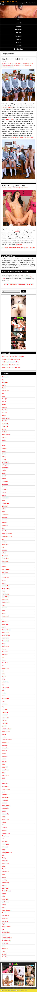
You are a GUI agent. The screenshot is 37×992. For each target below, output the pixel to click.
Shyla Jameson (6, 869)
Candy (3, 473)
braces (4, 451)
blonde (3, 445)
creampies (18, 42)
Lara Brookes (5, 687)
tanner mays (5, 899)
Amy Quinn (5, 399)
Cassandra (5, 484)
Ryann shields (5, 844)
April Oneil (4, 410)
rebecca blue (5, 819)
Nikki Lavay (5, 800)
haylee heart (5, 599)
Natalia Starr (5, 786)
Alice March (5, 377)
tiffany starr (5, 918)
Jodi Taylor (5, 651)
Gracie (3, 583)
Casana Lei (5, 481)
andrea (4, 404)
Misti (3, 778)
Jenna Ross (5, 624)
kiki (3, 665)
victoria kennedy (6, 940)
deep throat (5, 525)
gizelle (3, 580)
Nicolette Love (6, 794)
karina (3, 660)
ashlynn (4, 415)
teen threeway (5, 915)
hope (3, 605)
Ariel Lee (4, 412)
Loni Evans (5, 723)
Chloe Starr (5, 506)
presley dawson (6, 805)
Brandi (3, 454)
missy (3, 772)
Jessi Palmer (5, 638)
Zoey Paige (5, 957)
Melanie (4, 753)
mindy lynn (5, 767)
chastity (4, 495)
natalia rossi (5, 783)
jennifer (4, 627)
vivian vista (5, 943)
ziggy (3, 951)
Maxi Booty (5, 745)
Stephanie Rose (6, 891)
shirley (3, 866)
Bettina (4, 429)
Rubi (3, 838)
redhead (4, 822)
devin (3, 528)
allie (3, 379)
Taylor (3, 907)
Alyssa (4, 388)
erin (3, 547)
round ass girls (10, 65)
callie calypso (5, 467)
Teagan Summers (6, 910)
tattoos (4, 904)
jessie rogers (5, 646)
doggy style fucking (7, 533)
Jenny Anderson (6, 629)
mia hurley (4, 756)
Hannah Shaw (5, 596)
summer (4, 893)
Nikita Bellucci (6, 797)
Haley (3, 591)
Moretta (4, 781)
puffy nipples (5, 808)
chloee (3, 509)
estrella (4, 552)
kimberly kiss (5, 668)
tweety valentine (6, 926)
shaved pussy (18, 29)
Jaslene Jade (5, 616)
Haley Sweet (5, 594)
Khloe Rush (5, 662)
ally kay (4, 385)
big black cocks (6, 434)
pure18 (27, 63)
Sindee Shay (5, 871)
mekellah (4, 750)
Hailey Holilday (6, 588)
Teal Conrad (5, 913)
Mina (3, 764)
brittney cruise (5, 465)
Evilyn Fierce (5, 558)
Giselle (4, 574)
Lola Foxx (4, 720)
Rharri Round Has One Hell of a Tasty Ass (13, 356)
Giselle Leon (5, 577)
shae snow (5, 860)
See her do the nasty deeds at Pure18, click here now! (18, 247)
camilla (4, 470)
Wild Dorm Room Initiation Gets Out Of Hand (16, 60)
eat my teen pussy (12, 63)
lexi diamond (5, 698)
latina (3, 690)
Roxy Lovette (5, 836)
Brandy (4, 456)
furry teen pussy (6, 569)
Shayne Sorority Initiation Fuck (13, 185)
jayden (3, 618)
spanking (4, 880)
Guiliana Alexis (6, 585)
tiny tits (18, 33)
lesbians (4, 693)
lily (3, 706)
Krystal (4, 676)
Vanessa (4, 935)
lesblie (3, 695)
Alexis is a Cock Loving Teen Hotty (11, 367)
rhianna (4, 825)
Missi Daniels (5, 770)
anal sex (4, 401)
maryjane (4, 737)
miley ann (4, 761)
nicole (3, 792)
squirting (4, 885)
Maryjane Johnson (7, 739)
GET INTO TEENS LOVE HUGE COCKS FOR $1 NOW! (18, 284)
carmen (4, 478)
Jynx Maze (5, 654)
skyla (3, 874)
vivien (3, 946)
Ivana (3, 610)
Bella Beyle (5, 426)
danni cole (4, 522)
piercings (4, 803)
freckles (4, 563)
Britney (4, 459)
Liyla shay (4, 715)
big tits (4, 440)
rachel (3, 816)
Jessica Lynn (5, 640)
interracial (4, 607)
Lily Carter (4, 709)
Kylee (3, 679)
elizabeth (4, 541)
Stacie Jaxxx (5, 888)
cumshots (18, 23)
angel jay (4, 407)
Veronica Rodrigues (7, 937)
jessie (3, 643)
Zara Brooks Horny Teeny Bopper (10, 364)
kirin (3, 671)
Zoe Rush (4, 954)
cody (3, 511)
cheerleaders (5, 498)
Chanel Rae (5, 489)
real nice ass (9, 119)
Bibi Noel (4, 432)
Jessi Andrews (6, 635)
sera (3, 855)
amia (3, 396)
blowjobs (18, 26)
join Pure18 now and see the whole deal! (21, 137)
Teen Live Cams (18, 49)
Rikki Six (4, 827)
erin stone (4, 550)
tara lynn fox (5, 902)
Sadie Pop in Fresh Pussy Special (11, 359)
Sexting (4, 858)
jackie (3, 613)
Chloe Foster (5, 503)
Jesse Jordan (5, 632)
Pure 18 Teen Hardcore (8, 1)
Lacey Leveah (5, 682)
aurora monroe (6, 418)
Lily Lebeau (5, 712)
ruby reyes (5, 841)
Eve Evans (5, 555)
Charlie (4, 492)
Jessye (4, 649)
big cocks (18, 46)
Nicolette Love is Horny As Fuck (10, 362)
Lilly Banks (5, 704)
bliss (3, 443)
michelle (4, 759)
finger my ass (5, 561)
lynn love (4, 726)
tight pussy (18, 36)
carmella (4, 476)
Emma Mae (5, 544)
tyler (3, 929)
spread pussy (9, 67)
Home (18, 20)
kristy (3, 673)
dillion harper (5, 531)
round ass (4, 830)
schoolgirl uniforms (19, 65)
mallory (4, 734)
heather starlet (6, 602)
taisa (3, 896)
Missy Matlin (5, 775)
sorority (4, 67)
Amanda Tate (5, 390)
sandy (3, 849)
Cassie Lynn (5, 487)
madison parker (6, 731)
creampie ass (5, 514)
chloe (3, 500)
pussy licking (5, 814)
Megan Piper (5, 748)
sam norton (5, 847)
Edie (3, 539)
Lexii (3, 701)
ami (3, 393)
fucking (18, 39)
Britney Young (5, 462)
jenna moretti (5, 621)
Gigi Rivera (5, 572)
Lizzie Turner (5, 717)
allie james (5, 382)
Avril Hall (4, 421)
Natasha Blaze (6, 789)
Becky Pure (5, 423)
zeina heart (5, 948)
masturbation (21, 63)
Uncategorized (6, 932)
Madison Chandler (6, 728)
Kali (3, 657)
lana (3, 684)
